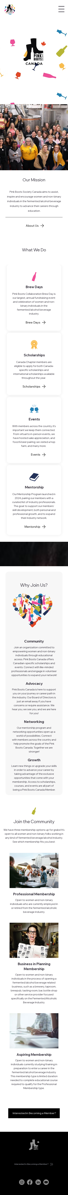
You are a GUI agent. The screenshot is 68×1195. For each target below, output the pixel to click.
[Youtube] (46, 1182)
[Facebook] (30, 1182)
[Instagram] (22, 1182)
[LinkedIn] (38, 1182)
